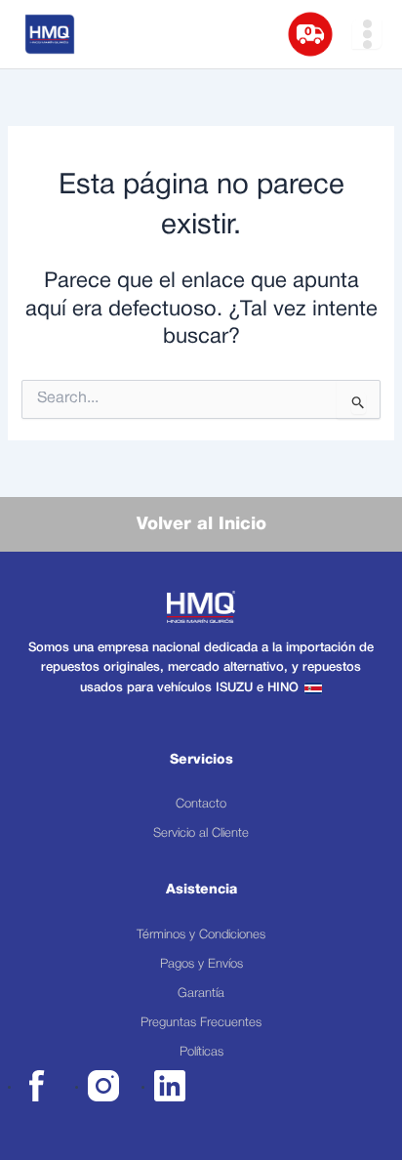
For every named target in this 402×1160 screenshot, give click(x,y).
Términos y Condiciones (201, 935)
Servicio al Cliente (201, 833)
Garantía (201, 993)
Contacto (201, 804)
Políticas (201, 1052)
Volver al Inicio (201, 524)
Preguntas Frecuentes (201, 1022)
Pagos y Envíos (201, 964)
